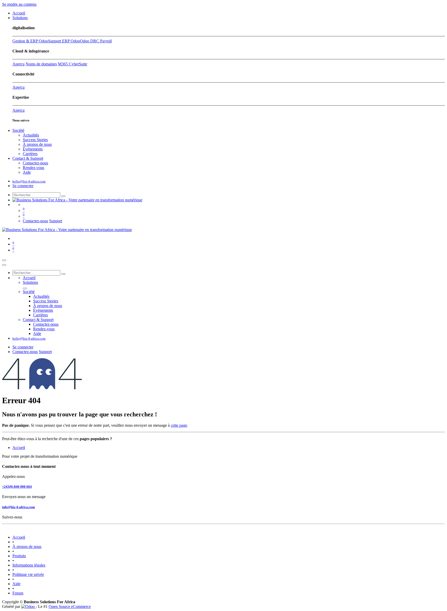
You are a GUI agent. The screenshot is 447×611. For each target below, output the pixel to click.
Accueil (18, 447)
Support (55, 221)
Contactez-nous (35, 221)
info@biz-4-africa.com (18, 507)
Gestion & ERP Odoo (30, 41)
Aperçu (18, 64)
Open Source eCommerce (70, 606)
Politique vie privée (28, 574)
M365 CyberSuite (72, 64)
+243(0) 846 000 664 (17, 486)
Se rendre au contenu (19, 4)
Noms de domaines (41, 64)
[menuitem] (18, 13)
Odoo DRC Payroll (96, 41)
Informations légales (28, 565)
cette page (179, 425)
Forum (17, 593)
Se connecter (22, 186)
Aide (16, 584)
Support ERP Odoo (64, 41)
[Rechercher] (63, 196)
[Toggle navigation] (4, 260)
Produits (19, 556)
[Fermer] (4, 265)
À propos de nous (26, 546)
